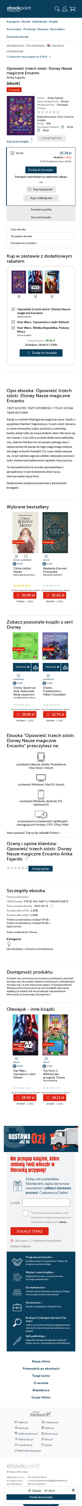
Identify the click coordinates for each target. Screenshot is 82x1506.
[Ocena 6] (57, 112)
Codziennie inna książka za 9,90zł (27, 56)
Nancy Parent (36, 697)
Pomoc (54, 832)
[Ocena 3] (46, 112)
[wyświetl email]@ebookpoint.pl (51, 1480)
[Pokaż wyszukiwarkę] (57, 9)
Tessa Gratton (24, 335)
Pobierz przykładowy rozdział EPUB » (28, 919)
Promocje (29, 29)
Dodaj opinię (40, 868)
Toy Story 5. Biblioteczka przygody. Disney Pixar (54, 1075)
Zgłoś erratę (14, 926)
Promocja (14, 89)
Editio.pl (49, 1427)
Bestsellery (57, 29)
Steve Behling (50, 1080)
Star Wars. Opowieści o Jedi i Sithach (43, 322)
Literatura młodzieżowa (39, 948)
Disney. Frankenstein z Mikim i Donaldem (54, 691)
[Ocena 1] (38, 112)
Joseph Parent (20, 697)
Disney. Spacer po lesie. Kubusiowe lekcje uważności (24, 691)
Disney (65, 101)
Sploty (48, 1445)
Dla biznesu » (34, 1302)
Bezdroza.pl (51, 1433)
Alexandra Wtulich (52, 574)
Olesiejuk (62, 104)
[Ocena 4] (50, 112)
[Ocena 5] (54, 112)
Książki (53, 21)
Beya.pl (49, 1439)
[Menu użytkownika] (65, 9)
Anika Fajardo (55, 97)
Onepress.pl (51, 1422)
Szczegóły (21, 236)
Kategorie (13, 21)
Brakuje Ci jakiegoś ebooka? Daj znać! (46, 1319)
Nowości (43, 29)
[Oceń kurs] (17, 868)
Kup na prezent (42, 189)
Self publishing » (36, 1336)
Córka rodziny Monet (22, 570)
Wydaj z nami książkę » (40, 1272)
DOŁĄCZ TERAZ (30, 1231)
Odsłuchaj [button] (21, 667)
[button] (68, 535)
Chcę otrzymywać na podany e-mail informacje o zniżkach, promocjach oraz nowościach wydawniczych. (51, 1217)
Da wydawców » (36, 1287)
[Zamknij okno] (73, 1490)
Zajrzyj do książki (17, 141)
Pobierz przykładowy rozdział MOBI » (29, 923)
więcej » (63, 1222)
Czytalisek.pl (25, 1445)
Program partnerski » (39, 1257)
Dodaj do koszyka (40, 170)
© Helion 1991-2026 (17, 1471)
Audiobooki (39, 21)
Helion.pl (23, 1422)
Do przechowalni (41, 217)
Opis (18, 229)
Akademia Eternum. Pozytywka (55, 570)
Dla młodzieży (15, 948)
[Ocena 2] (42, 112)
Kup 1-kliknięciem (42, 198)
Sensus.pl (23, 1427)
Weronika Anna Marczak (25, 574)
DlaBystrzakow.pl (28, 1433)
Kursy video (14, 29)
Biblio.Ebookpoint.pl (29, 1450)
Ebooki (26, 21)
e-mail (14, 1202)
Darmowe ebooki (17, 36)
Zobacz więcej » (21, 1246)
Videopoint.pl (25, 1439)
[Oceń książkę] (55, 112)
